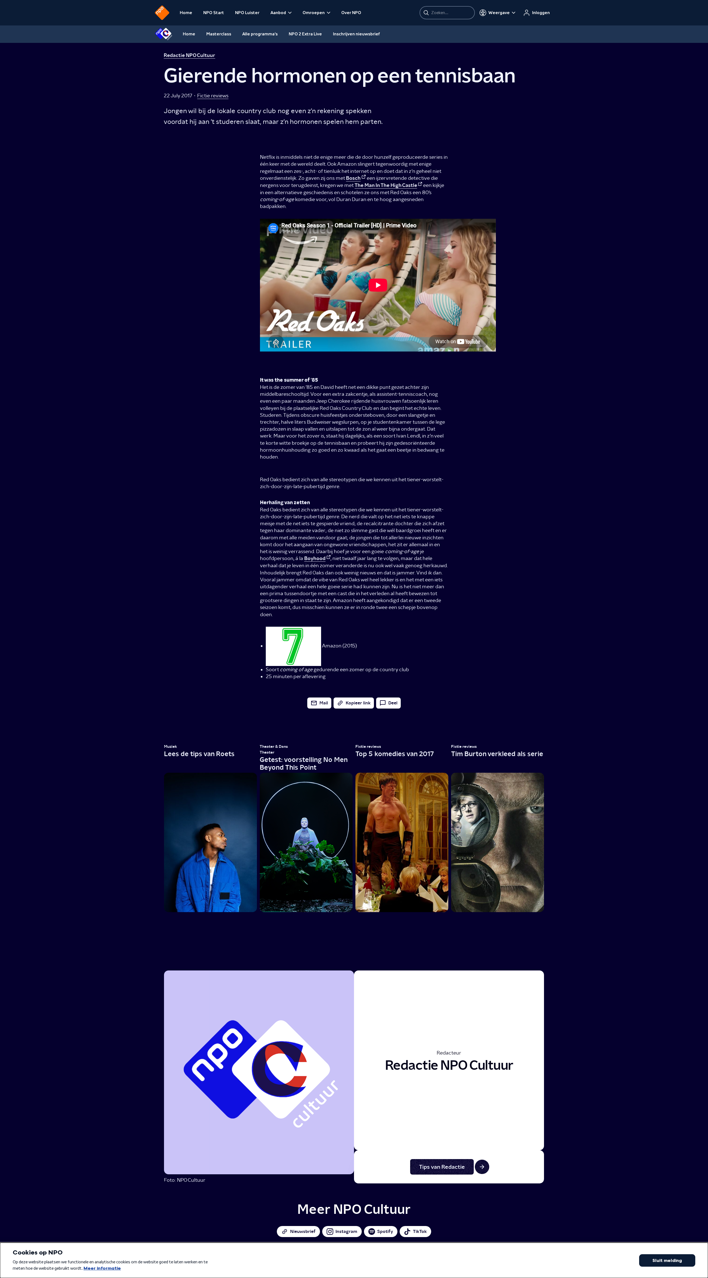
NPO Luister (247, 13)
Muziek (170, 746)
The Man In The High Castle (386, 185)
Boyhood (315, 558)
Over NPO (351, 13)
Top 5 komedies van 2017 (394, 754)
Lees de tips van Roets (199, 754)
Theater (267, 752)
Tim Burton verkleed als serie (497, 754)
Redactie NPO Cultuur (189, 55)
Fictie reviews (212, 95)
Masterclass (218, 34)
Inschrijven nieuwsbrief (356, 34)
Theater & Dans (274, 746)
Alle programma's (260, 34)
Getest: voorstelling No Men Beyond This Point (303, 764)
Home (186, 13)
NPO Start (213, 13)
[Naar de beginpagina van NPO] (162, 13)
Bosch (353, 178)
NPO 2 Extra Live (305, 34)
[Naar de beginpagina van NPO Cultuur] (163, 34)
